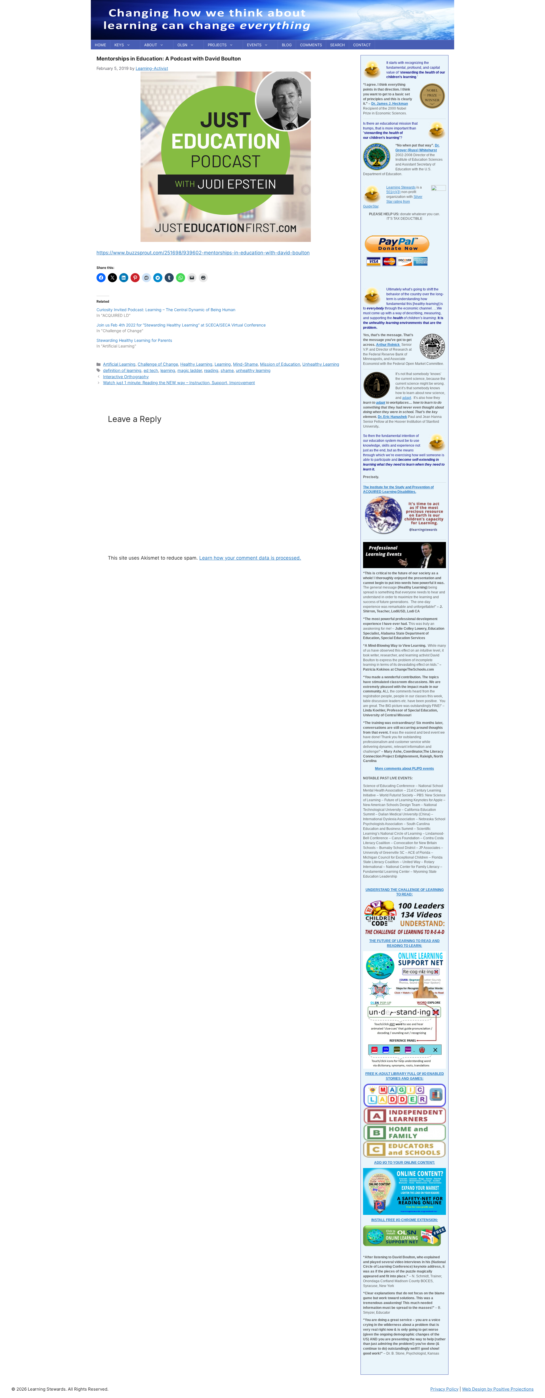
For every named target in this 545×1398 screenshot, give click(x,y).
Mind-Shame (245, 364)
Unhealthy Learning (320, 364)
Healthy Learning (196, 364)
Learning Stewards (401, 187)
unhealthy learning (253, 370)
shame (227, 370)
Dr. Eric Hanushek (392, 417)
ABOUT (150, 45)
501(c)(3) (393, 192)
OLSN (182, 45)
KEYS (119, 45)
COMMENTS (311, 45)
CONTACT (362, 45)
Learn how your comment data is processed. (250, 558)
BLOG (287, 45)
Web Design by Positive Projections (498, 1389)
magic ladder (189, 370)
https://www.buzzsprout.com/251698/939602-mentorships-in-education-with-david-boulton (203, 253)
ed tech (151, 370)
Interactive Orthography (126, 376)
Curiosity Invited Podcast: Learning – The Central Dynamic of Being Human (166, 309)
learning (167, 370)
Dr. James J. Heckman (389, 104)
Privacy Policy (444, 1389)
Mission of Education (280, 364)
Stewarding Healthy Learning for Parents (134, 340)
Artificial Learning (119, 364)
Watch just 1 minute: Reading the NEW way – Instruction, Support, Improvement (179, 382)
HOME (100, 45)
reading (211, 370)
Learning (223, 364)
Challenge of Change (158, 364)
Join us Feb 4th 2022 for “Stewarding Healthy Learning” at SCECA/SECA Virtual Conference (181, 325)
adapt (406, 398)
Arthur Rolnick (388, 345)
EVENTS (254, 45)
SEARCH (337, 45)
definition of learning (122, 370)
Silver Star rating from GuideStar (392, 201)
